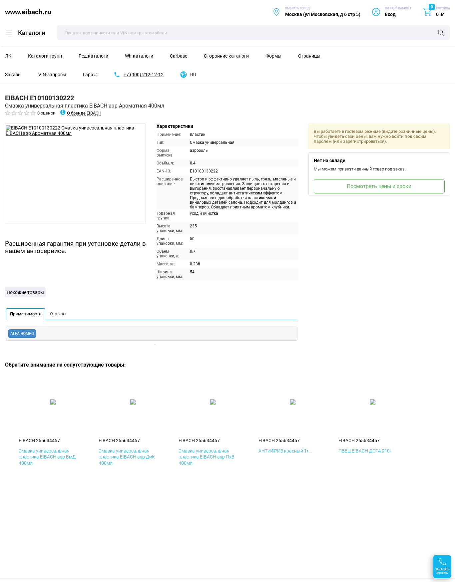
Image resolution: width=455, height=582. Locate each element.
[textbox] (253, 32)
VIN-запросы (52, 74)
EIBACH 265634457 (39, 440)
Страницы (309, 56)
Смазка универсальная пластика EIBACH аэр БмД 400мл (47, 456)
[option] (75, 173)
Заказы (13, 74)
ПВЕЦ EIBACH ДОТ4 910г (365, 450)
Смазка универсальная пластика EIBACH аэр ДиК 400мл (127, 456)
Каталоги (31, 33)
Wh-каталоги (139, 56)
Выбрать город (316, 12)
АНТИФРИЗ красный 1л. (284, 450)
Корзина (443, 8)
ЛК (8, 56)
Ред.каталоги (93, 56)
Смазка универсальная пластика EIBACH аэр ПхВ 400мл (206, 456)
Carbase (178, 56)
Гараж (90, 74)
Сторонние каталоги (226, 56)
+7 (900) (144, 74)
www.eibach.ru (28, 12)
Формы (273, 56)
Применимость (25, 313)
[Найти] (441, 33)
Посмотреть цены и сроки (379, 186)
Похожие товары (25, 292)
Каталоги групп (45, 56)
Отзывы (58, 313)
